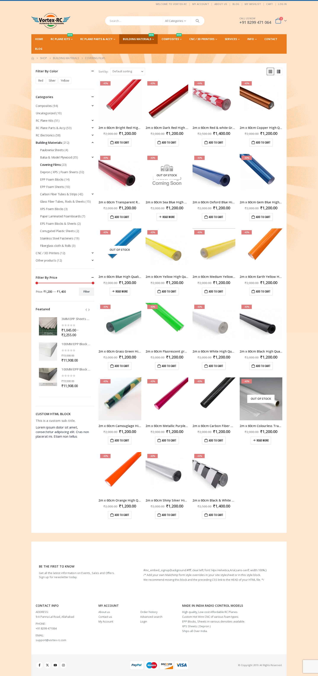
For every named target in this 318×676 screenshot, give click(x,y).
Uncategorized (46, 113)
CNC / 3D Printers (201, 39)
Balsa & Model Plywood (56, 157)
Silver (52, 80)
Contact (270, 39)
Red (40, 80)
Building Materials (138, 37)
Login (143, 621)
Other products (46, 260)
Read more (168, 217)
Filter (87, 291)
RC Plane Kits (61, 37)
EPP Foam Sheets (52, 187)
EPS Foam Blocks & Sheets (58, 224)
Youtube (55, 665)
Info (250, 39)
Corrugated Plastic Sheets (57, 231)
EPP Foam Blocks (52, 179)
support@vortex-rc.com (51, 640)
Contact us (105, 617)
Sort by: (103, 71)
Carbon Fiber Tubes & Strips (58, 194)
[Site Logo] (50, 20)
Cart (269, 4)
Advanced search (151, 617)
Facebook (39, 665)
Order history (148, 612)
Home (39, 39)
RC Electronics (45, 135)
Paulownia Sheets (52, 150)
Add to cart (122, 142)
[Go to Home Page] (32, 58)
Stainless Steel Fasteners (56, 238)
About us (104, 612)
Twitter (47, 665)
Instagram (63, 665)
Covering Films (50, 165)
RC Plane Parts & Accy (96, 39)
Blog (236, 4)
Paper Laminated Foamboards (60, 216)
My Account (200, 4)
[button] (270, 71)
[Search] (197, 20)
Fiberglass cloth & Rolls (55, 246)
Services (231, 39)
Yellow (65, 80)
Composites (171, 37)
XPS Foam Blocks (51, 209)
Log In (282, 4)
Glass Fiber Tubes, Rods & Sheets (62, 201)
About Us (220, 4)
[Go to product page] (48, 326)
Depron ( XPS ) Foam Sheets (59, 172)
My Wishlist (253, 4)
